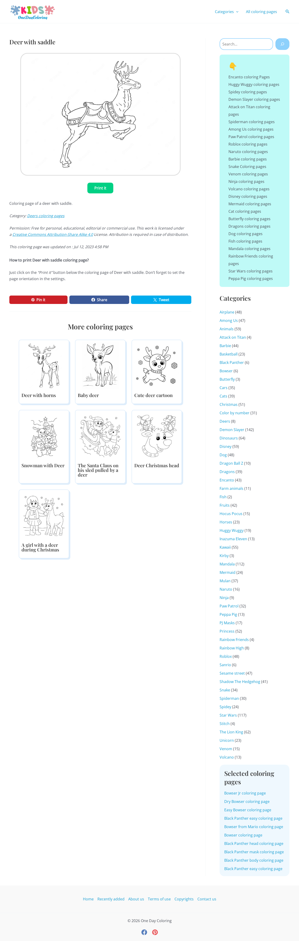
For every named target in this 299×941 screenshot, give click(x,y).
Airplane (227, 312)
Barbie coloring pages (247, 159)
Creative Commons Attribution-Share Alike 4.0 (52, 234)
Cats (223, 396)
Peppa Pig (228, 614)
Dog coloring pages (245, 233)
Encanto (227, 480)
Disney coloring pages (247, 196)
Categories (224, 11)
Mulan (225, 580)
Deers (225, 421)
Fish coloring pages (245, 241)
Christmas (229, 404)
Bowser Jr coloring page (245, 793)
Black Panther (232, 362)
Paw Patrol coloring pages (251, 136)
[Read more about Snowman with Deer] (43, 435)
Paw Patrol (229, 606)
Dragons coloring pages (249, 226)
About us (136, 899)
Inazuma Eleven (233, 538)
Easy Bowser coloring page (247, 809)
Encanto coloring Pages (249, 77)
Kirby (224, 555)
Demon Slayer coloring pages (254, 99)
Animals (227, 328)
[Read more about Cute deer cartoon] (156, 365)
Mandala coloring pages (249, 248)
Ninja (224, 597)
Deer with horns (38, 395)
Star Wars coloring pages (250, 271)
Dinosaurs (229, 438)
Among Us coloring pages (251, 129)
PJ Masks (227, 622)
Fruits (225, 505)
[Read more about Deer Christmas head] (156, 435)
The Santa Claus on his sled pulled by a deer (98, 470)
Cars (224, 387)
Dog (223, 454)
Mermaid (227, 572)
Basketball (229, 354)
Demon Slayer (232, 429)
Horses (226, 522)
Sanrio (225, 664)
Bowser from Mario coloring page (253, 826)
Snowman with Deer (42, 465)
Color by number (234, 412)
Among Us (229, 320)
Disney (225, 446)
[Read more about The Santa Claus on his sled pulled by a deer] (100, 435)
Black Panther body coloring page (253, 860)
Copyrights (184, 899)
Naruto (226, 589)
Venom (226, 748)
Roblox (226, 656)
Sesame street (232, 673)
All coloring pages (261, 11)
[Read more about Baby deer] (100, 365)
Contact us (206, 899)
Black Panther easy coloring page (253, 818)
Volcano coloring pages (249, 189)
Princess (227, 631)
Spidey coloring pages (247, 91)
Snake (225, 690)
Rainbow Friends (234, 639)
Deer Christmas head (156, 465)
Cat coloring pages (244, 211)
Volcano (227, 757)
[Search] (282, 44)
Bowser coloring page (243, 835)
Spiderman (229, 698)
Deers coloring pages (45, 215)
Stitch (225, 723)
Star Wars (228, 715)
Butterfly (227, 379)
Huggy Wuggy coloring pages (253, 84)
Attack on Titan (233, 337)
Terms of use (159, 899)
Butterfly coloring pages (249, 218)
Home (88, 899)
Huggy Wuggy (232, 530)
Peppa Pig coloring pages (250, 278)
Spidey (225, 706)
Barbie (225, 345)
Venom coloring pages (248, 174)
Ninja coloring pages (246, 181)
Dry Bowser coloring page (247, 801)
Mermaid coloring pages (249, 203)
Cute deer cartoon (153, 395)
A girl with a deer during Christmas (40, 547)
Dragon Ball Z (231, 463)
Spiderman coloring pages (251, 121)
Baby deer (88, 395)
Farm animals (231, 488)
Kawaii (225, 547)
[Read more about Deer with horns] (43, 365)
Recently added (111, 899)
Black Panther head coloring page (253, 843)
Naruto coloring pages (248, 151)
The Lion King (231, 732)
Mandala (227, 564)
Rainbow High (232, 648)
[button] (236, 11)
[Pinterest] (155, 932)
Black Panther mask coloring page (254, 851)
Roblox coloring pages (247, 144)
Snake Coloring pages (247, 166)
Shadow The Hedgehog (240, 681)
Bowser (226, 370)
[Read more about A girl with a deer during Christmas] (43, 515)
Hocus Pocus (231, 513)
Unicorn (227, 740)
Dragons (227, 471)
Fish (223, 496)
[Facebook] (144, 932)
